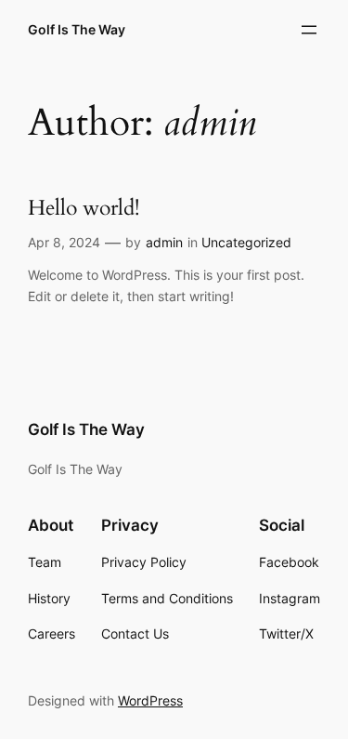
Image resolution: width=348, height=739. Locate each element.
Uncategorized (246, 242)
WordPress (150, 700)
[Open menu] (309, 30)
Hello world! (83, 208)
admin (164, 242)
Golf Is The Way (76, 29)
